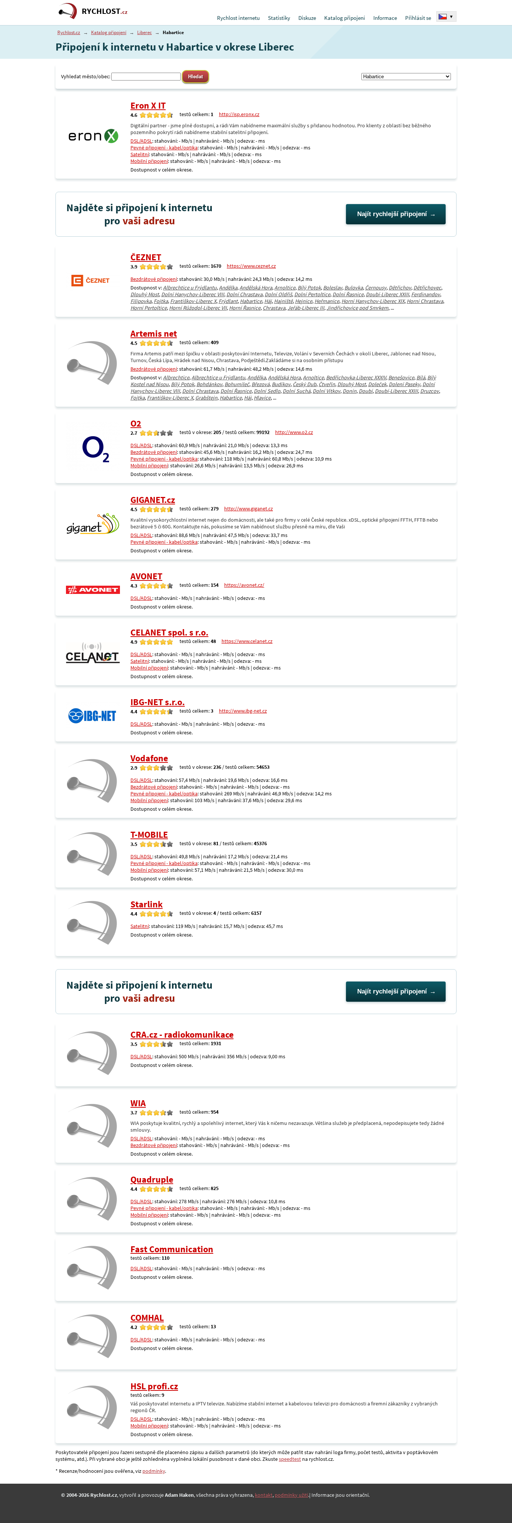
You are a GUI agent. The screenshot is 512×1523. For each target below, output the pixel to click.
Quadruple (151, 1179)
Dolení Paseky (404, 384)
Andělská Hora (256, 287)
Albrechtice (176, 377)
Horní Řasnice (244, 307)
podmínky (153, 1471)
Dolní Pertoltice (312, 294)
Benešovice (401, 377)
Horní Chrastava (425, 301)
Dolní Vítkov (326, 391)
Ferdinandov (425, 294)
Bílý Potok (309, 287)
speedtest (290, 1459)
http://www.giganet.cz (248, 508)
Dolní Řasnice (348, 294)
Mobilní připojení (149, 161)
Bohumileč (237, 384)
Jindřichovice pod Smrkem (357, 307)
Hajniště (283, 301)
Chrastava (274, 307)
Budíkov (281, 384)
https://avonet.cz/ (244, 585)
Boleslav (332, 287)
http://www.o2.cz (294, 432)
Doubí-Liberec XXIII (387, 294)
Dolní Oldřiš (278, 294)
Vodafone (149, 758)
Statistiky (279, 17)
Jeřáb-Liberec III (305, 307)
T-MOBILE (149, 834)
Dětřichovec (427, 287)
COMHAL (147, 1317)
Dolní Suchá (296, 391)
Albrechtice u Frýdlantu (190, 287)
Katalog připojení (344, 17)
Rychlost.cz (68, 32)
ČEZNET (145, 257)
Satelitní (139, 154)
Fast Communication (171, 1249)
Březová (260, 384)
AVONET (146, 576)
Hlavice (262, 397)
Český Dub (304, 384)
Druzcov (429, 391)
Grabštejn (206, 397)
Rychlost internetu (238, 17)
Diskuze (307, 17)
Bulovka (353, 287)
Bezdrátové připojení (153, 279)
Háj (268, 301)
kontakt (263, 1495)
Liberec (144, 32)
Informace (385, 17)
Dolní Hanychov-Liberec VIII (192, 294)
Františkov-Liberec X (193, 301)
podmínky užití (291, 1495)
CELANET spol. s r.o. (169, 632)
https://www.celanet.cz (247, 641)
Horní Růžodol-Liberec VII (198, 307)
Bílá (420, 377)
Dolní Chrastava (244, 294)
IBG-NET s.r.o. (157, 702)
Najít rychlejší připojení (392, 214)
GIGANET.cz (152, 499)
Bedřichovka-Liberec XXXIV (356, 377)
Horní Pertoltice (148, 307)
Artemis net (153, 333)
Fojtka (161, 301)
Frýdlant (228, 301)
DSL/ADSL (141, 140)
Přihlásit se (418, 17)
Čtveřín (327, 384)
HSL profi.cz (154, 1386)
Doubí (366, 391)
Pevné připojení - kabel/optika (164, 147)
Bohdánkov (209, 384)
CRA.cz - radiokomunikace (182, 1034)
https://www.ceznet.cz (251, 266)
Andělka (228, 287)
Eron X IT (148, 105)
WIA (138, 1103)
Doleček (377, 384)
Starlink (146, 904)
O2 (135, 423)
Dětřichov (400, 287)
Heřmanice (326, 301)
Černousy (375, 287)
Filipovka (140, 301)
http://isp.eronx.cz (239, 114)
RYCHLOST (104, 11)
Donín (349, 391)
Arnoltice (284, 287)
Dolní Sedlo (267, 391)
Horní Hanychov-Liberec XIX (372, 301)
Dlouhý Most (144, 294)
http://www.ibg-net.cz (243, 710)
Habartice (251, 301)
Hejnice (303, 301)
